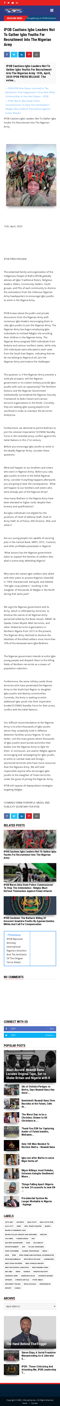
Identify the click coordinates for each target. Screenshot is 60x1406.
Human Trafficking (30, 1251)
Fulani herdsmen (36, 1247)
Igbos (44, 1251)
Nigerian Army (11, 1276)
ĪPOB (14, 1255)
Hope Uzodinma (12, 1251)
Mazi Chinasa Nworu (34, 1263)
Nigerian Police (28, 1276)
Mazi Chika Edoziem (13, 1263)
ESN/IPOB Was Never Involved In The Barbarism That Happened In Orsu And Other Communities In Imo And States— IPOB (30, 92)
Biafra (48, 1226)
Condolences (22, 1239)
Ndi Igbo (8, 1272)
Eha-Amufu (38, 1243)
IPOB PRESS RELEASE (32, 1259)
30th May (9, 1222)
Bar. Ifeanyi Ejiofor (33, 1226)
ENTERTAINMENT (12, 1247)
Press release (30, 1284)
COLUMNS (9, 1239)
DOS (33, 1239)
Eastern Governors (14, 1243)
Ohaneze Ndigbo (45, 1276)
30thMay (20, 1222)
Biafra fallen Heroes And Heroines (21, 1235)
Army (19, 1226)
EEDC (28, 1243)
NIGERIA (27, 1272)
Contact (34, 1403)
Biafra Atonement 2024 (15, 1230)
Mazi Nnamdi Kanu (40, 1267)
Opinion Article (22, 1280)
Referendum (45, 1284)
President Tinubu (13, 1284)
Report (8, 1288)
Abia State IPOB (46, 1222)
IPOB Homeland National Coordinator (36, 1255)
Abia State (31, 1222)
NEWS (18, 1272)
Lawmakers (49, 1259)
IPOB (7, 1255)
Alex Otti (9, 1226)
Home (24, 1403)
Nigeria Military (40, 1272)
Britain (43, 1235)
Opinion (8, 1280)
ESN (23, 1247)
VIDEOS (17, 1288)
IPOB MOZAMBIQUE (13, 1259)
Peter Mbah (37, 1280)
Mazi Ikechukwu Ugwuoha (17, 1267)
